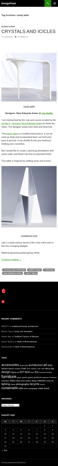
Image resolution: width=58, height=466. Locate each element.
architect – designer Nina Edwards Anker (22, 123)
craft (38, 369)
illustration (5, 381)
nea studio (47, 113)
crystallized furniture (14, 270)
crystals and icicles (28, 31)
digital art (15, 372)
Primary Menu (54, 3)
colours (33, 369)
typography (32, 388)
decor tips (49, 368)
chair (23, 368)
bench (11, 368)
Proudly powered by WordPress (13, 463)
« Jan (4, 450)
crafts (43, 369)
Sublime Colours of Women (26, 336)
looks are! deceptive (24, 331)
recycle (34, 384)
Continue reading (11, 259)
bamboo (4, 369)
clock (28, 369)
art (45, 365)
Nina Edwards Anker (13, 273)
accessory (24, 365)
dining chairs (35, 270)
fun (37, 372)
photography (22, 384)
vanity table (12, 133)
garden (19, 377)
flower (32, 372)
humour (53, 377)
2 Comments (22, 37)
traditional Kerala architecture (25, 326)
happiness (45, 377)
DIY (22, 371)
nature (13, 384)
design (5, 371)
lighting (5, 384)
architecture (36, 365)
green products (35, 377)
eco (27, 372)
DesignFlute (8, 3)
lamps (48, 381)
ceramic (17, 369)
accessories (10, 365)
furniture (49, 270)
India (12, 380)
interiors (41, 380)
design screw (8, 27)
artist (49, 365)
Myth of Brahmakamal (27, 341)
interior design (31, 381)
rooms (42, 384)
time (26, 388)
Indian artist (20, 381)
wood (46, 388)
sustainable (9, 388)
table (21, 388)
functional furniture (45, 372)
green (24, 377)
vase (40, 388)
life (52, 381)
